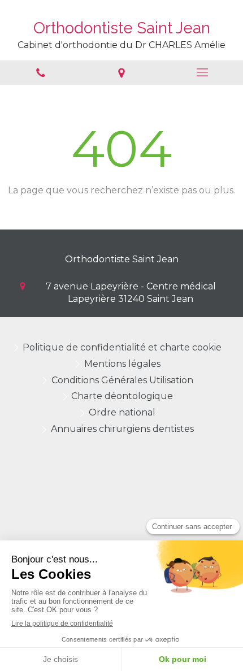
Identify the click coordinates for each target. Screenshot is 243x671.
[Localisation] (121, 72)
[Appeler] (40, 72)
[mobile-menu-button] (202, 72)
